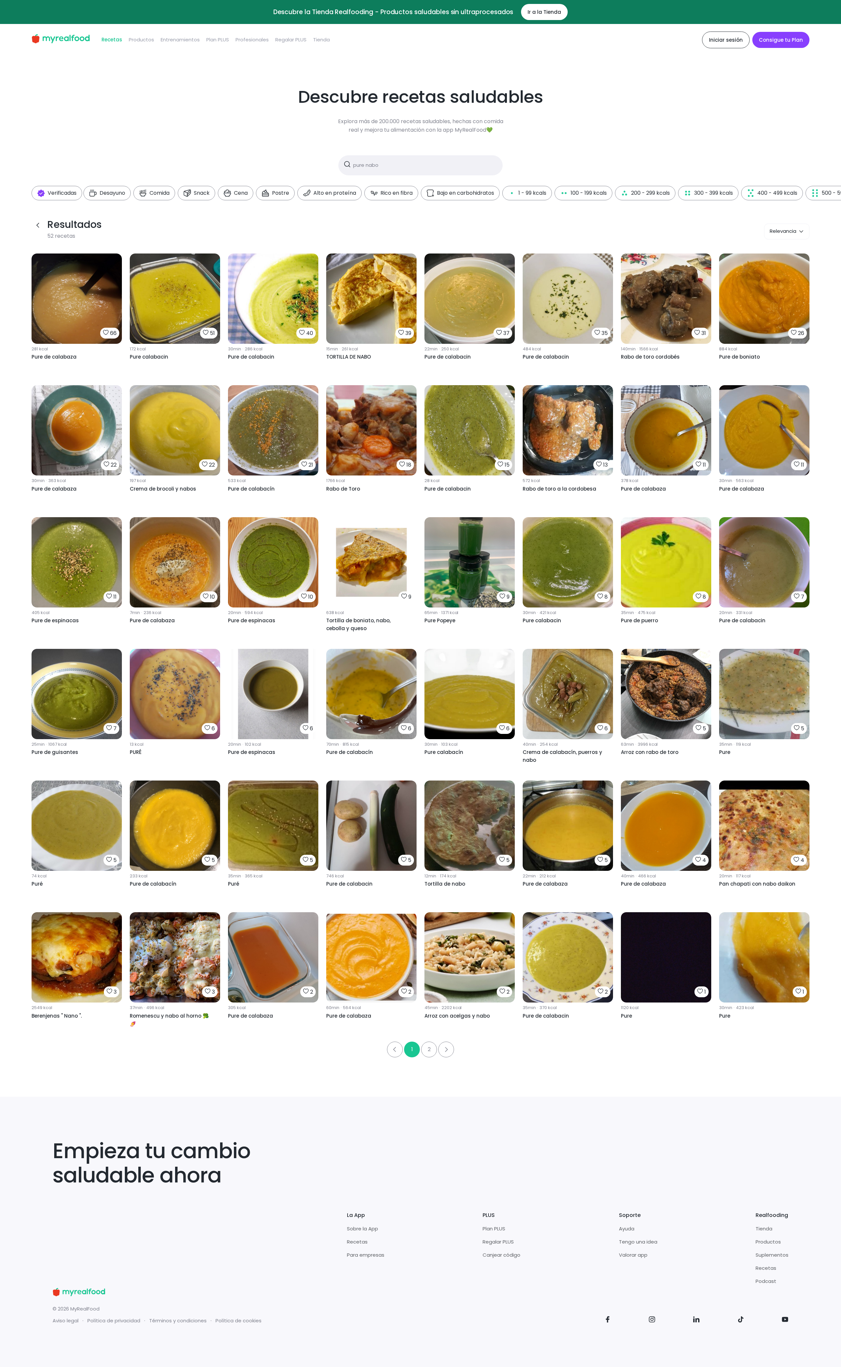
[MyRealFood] (61, 40)
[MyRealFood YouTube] (785, 1320)
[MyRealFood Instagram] (652, 1320)
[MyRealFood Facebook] (607, 1320)
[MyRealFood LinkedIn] (696, 1320)
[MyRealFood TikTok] (741, 1320)
